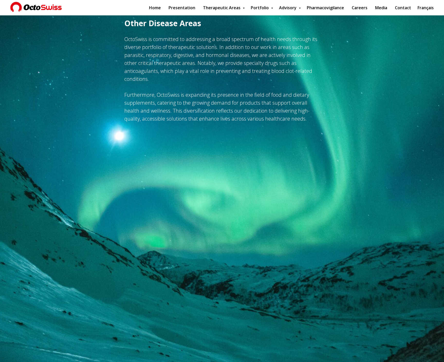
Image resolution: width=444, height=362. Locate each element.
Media (381, 8)
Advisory (288, 8)
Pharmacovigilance (325, 8)
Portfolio (260, 8)
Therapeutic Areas (222, 8)
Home (155, 8)
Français (426, 8)
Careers (359, 8)
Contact (403, 8)
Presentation (182, 8)
